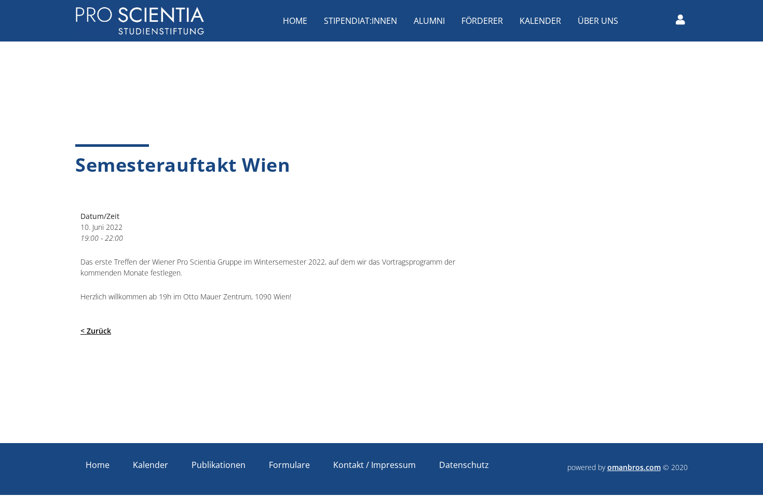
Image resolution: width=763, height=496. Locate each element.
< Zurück (95, 331)
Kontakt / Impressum (374, 465)
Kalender (540, 20)
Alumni (429, 20)
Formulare (289, 465)
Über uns (598, 20)
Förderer (482, 20)
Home (295, 20)
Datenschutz (464, 465)
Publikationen (219, 465)
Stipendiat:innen (360, 20)
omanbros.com (634, 467)
